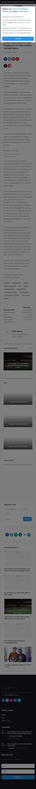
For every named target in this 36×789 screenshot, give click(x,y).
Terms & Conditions (20, 9)
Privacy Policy (7, 11)
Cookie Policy (22, 11)
